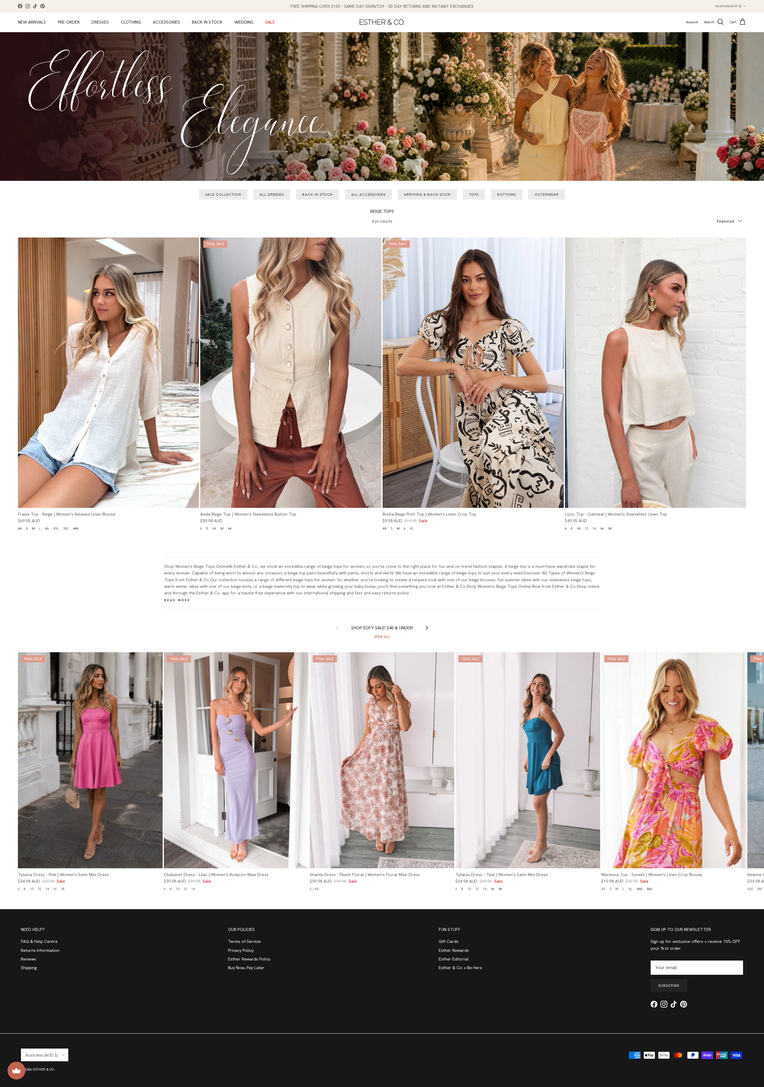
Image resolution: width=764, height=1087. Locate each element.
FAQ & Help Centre (39, 941)
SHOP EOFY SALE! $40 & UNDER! (382, 627)
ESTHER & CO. (44, 1069)
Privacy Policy (241, 950)
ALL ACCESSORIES (368, 194)
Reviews (28, 959)
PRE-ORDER (69, 22)
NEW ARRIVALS (32, 22)
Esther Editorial (454, 959)
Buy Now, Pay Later (246, 967)
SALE (270, 22)
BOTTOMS (506, 194)
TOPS (474, 194)
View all (382, 636)
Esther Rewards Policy (249, 959)
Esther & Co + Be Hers (460, 967)
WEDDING (244, 22)
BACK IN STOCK (207, 22)
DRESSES (100, 22)
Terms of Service (244, 941)
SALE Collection (223, 194)
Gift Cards (448, 941)
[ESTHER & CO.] (382, 22)
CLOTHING (131, 22)
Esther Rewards (454, 950)
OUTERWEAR (547, 194)
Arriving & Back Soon (427, 194)
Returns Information (40, 950)
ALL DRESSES (272, 194)
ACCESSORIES (166, 22)
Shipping (29, 967)
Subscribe (669, 985)
